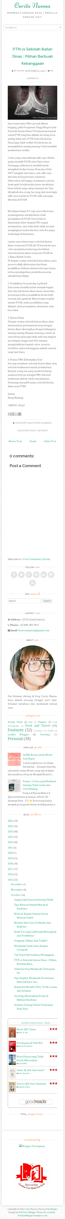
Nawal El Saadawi (25, 1046)
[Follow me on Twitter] (21, 574)
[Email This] (9, 414)
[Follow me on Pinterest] (36, 574)
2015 (10, 879)
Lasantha (50, 1212)
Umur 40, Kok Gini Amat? (30, 1070)
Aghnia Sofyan (24, 1087)
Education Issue (27, 430)
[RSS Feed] (32, 583)
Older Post (50, 441)
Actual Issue (15, 722)
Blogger (53, 1209)
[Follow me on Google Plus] (29, 574)
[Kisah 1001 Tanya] (12, 1036)
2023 (10, 837)
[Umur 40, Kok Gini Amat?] (12, 1077)
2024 (10, 831)
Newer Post (15, 441)
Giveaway (38, 730)
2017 (10, 869)
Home (33, 441)
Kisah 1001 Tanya (26, 1029)
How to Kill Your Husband (31, 1083)
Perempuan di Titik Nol (30, 1043)
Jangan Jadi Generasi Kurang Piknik (33, 899)
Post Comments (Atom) (36, 559)
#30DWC (48, 423)
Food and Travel (37, 726)
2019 (10, 858)
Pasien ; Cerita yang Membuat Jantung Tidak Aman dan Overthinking (39, 784)
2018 (10, 863)
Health (50, 730)
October (15, 895)
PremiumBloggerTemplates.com (32, 1215)
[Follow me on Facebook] (14, 574)
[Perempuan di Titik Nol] (12, 1051)
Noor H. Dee (23, 1032)
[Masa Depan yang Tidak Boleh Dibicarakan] (12, 1064)
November (17, 889)
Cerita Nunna (32, 5)
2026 (10, 820)
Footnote (42, 430)
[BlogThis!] (13, 414)
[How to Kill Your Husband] (12, 1091)
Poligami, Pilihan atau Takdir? (30, 940)
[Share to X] (16, 414)
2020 (10, 852)
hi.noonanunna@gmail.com (33, 630)
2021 (10, 847)
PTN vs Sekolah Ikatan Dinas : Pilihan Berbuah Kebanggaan (32, 56)
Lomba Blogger (18, 734)
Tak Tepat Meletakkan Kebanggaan (34, 954)
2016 (10, 874)
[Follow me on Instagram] (51, 574)
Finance (42, 722)
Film (30, 722)
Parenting (45, 734)
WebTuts (22, 1212)
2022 (10, 842)
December (16, 884)
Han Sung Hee (24, 1073)
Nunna (21, 71)
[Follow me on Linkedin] (43, 574)
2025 (10, 826)
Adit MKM (23, 1063)
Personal (15, 738)
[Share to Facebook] (19, 414)
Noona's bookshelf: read (35, 1023)
